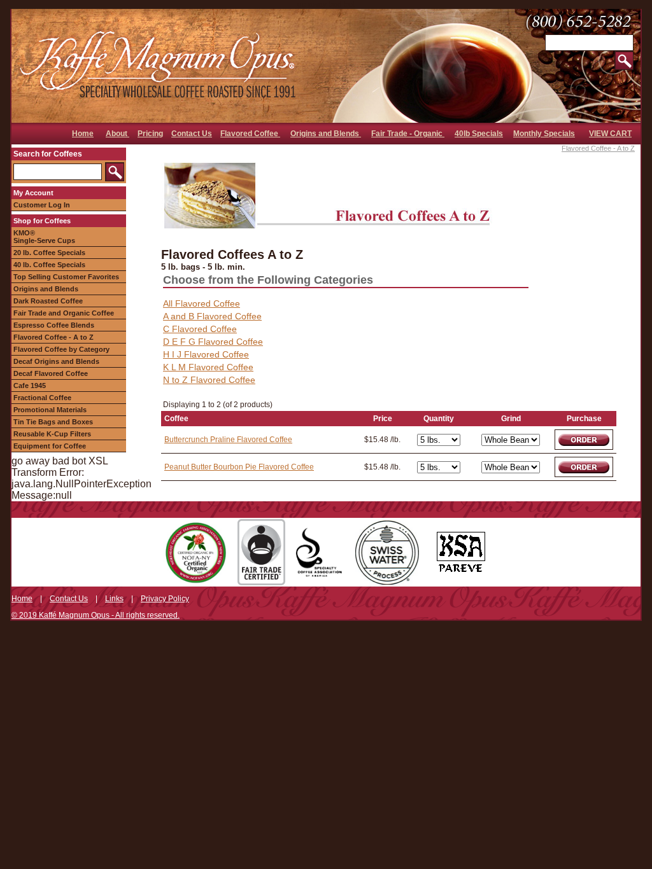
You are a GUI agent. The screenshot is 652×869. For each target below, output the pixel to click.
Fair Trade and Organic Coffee (63, 313)
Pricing (150, 133)
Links (114, 598)
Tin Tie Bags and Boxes (53, 422)
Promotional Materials (50, 410)
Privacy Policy (165, 598)
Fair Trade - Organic (407, 133)
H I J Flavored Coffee (206, 354)
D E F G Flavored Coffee (213, 342)
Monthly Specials (544, 133)
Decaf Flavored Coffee (50, 373)
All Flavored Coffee (201, 303)
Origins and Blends (325, 133)
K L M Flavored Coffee (208, 367)
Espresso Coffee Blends (53, 325)
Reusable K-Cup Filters (52, 434)
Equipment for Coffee (49, 446)
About (117, 133)
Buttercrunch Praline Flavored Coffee (228, 439)
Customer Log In (41, 205)
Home (83, 133)
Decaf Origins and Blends (56, 361)
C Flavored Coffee (200, 329)
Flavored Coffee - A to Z (53, 337)
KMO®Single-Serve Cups (44, 236)
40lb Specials (479, 133)
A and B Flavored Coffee (212, 316)
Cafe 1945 (29, 385)
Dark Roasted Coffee (48, 301)
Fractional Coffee (42, 397)
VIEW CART (610, 133)
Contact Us (191, 133)
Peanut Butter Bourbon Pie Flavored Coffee (239, 466)
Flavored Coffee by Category (61, 349)
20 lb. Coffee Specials (49, 252)
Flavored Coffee (250, 133)
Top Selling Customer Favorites (66, 277)
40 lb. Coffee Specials (49, 264)
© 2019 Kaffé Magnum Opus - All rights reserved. (95, 615)
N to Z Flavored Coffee (209, 380)
